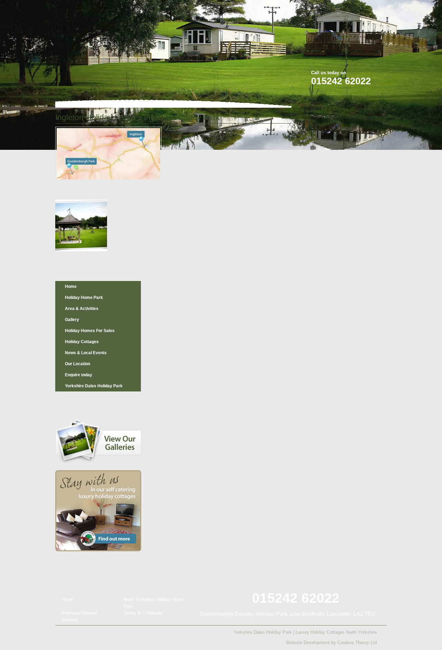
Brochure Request (79, 612)
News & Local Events (86, 352)
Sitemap (69, 619)
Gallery (72, 319)
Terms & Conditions (143, 612)
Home (71, 286)
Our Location (77, 363)
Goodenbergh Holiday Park (91, 45)
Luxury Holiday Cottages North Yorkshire (336, 632)
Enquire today (78, 374)
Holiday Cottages (82, 341)
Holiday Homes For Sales (90, 330)
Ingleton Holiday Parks (95, 117)
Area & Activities (81, 308)
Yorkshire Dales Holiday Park (94, 386)
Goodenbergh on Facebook (342, 10)
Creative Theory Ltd (357, 642)
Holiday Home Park (84, 297)
